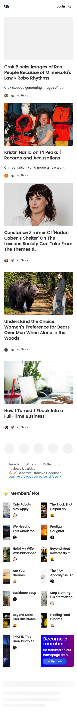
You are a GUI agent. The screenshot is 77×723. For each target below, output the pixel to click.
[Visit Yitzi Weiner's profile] (6, 261)
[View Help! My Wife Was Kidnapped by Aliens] (6, 554)
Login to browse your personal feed (33, 476)
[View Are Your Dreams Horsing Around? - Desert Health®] (6, 576)
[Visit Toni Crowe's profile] (6, 349)
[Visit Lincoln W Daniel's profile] (52, 515)
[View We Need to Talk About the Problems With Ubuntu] (6, 532)
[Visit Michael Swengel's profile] (15, 537)
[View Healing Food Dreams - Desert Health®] (44, 620)
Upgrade (56, 661)
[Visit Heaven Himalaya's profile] (6, 176)
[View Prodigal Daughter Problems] (44, 532)
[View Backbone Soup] (6, 598)
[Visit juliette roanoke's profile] (52, 537)
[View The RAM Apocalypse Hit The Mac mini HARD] (44, 576)
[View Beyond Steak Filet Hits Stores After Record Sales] (6, 620)
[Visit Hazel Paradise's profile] (6, 427)
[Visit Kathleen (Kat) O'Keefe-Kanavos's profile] (15, 581)
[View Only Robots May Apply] (6, 510)
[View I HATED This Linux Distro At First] (6, 651)
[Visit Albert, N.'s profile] (6, 96)
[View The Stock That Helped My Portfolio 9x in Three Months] (44, 510)
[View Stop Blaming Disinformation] (44, 598)
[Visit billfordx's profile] (15, 515)
